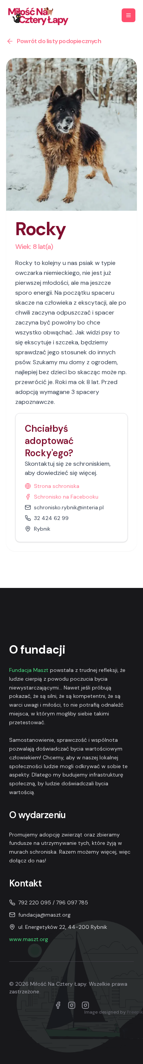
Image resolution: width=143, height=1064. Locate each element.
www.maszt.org (28, 939)
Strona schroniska (56, 486)
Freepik (135, 1012)
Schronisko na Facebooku (66, 496)
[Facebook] (58, 1005)
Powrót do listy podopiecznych (59, 41)
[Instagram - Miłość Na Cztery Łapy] (85, 1005)
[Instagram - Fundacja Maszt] (72, 1005)
